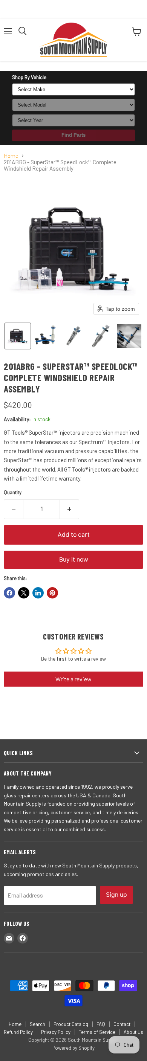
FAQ (100, 1024)
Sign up (116, 894)
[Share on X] (23, 592)
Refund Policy (18, 1032)
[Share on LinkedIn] (38, 592)
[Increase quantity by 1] (69, 509)
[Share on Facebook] (9, 592)
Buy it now (73, 559)
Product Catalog (71, 1024)
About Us (133, 1032)
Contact (121, 1024)
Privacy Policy (55, 1032)
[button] (18, 336)
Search (37, 1024)
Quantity (12, 492)
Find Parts (73, 135)
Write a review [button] (73, 678)
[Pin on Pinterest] (52, 592)
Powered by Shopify (73, 1048)
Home (11, 156)
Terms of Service (97, 1032)
